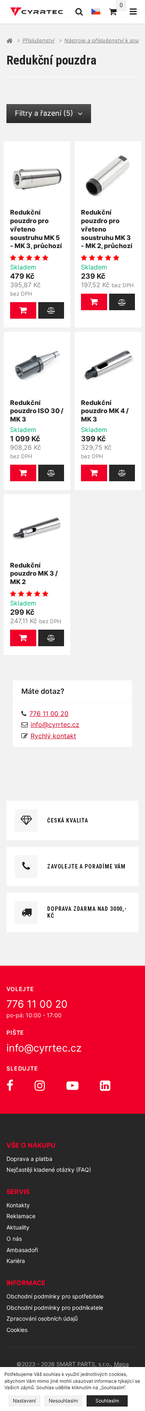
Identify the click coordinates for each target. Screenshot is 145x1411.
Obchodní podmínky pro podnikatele (54, 1307)
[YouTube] (72, 1085)
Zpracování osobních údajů (42, 1318)
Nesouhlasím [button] (63, 1401)
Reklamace (20, 1216)
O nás (14, 1238)
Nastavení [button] (24, 1401)
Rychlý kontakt (53, 736)
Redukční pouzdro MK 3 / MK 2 (34, 573)
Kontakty (18, 1205)
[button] (23, 310)
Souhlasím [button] (107, 1401)
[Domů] (36, 12)
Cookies (16, 1329)
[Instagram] (40, 1085)
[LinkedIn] (105, 1085)
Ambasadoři (22, 1249)
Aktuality (17, 1227)
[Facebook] (9, 1085)
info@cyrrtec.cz (55, 724)
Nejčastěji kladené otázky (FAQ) (48, 1169)
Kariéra (15, 1260)
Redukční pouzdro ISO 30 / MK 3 (36, 411)
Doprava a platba (29, 1158)
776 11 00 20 (37, 1004)
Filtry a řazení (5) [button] (44, 113)
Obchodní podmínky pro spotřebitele (55, 1296)
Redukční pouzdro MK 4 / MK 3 (104, 411)
